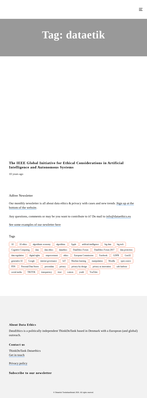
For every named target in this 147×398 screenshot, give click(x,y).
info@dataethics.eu (118, 216)
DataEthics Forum (80, 250)
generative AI (17, 261)
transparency (46, 272)
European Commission (83, 255)
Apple (73, 244)
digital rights (34, 255)
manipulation (97, 261)
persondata (49, 266)
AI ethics (23, 244)
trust (59, 272)
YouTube (94, 272)
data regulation (17, 255)
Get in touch (17, 355)
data (37, 250)
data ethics (48, 250)
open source (126, 261)
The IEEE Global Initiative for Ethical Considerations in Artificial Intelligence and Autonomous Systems (66, 165)
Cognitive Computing (20, 250)
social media (16, 272)
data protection (126, 250)
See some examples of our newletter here (35, 224)
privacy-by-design (79, 266)
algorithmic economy (42, 244)
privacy (63, 266)
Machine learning (78, 261)
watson (70, 272)
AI (12, 244)
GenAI (128, 255)
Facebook (103, 255)
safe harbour (122, 266)
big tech (120, 244)
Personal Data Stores (30, 266)
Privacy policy (18, 363)
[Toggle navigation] (119, 9)
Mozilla (111, 261)
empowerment (52, 255)
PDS (13, 266)
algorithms (60, 244)
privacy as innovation (102, 266)
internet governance (48, 261)
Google (31, 261)
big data (108, 244)
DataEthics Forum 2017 (104, 250)
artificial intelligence (90, 244)
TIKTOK (31, 272)
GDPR (116, 255)
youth (81, 272)
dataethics (63, 250)
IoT (64, 261)
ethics (65, 255)
